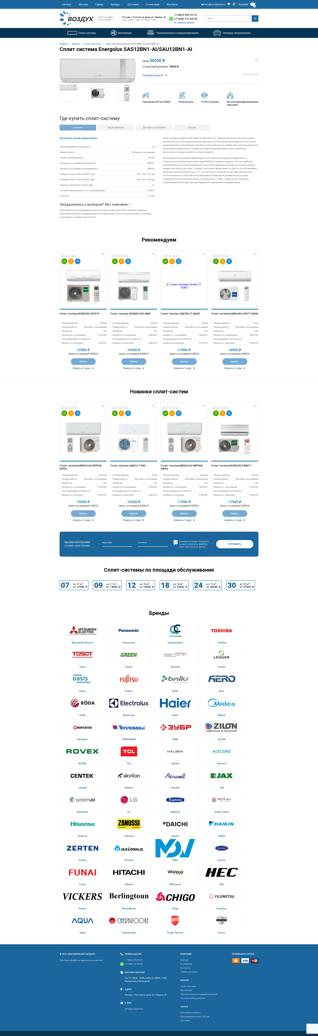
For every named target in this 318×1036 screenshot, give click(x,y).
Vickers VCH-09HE (140, 313)
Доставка (133, 4)
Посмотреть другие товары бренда (78, 138)
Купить (83, 361)
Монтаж (83, 4)
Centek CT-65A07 (190, 313)
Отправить (234, 544)
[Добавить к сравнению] (103, 254)
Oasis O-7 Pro (137, 465)
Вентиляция (186, 990)
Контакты (172, 4)
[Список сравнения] (234, 4)
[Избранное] (228, 4)
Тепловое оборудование (192, 998)
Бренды (115, 4)
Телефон (142, 543)
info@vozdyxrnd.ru (134, 1009)
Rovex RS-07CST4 (89, 313)
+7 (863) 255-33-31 (185, 14)
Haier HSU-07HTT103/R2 (244, 313)
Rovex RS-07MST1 (240, 465)
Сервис (99, 4)
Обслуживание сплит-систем (195, 1016)
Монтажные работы (190, 1012)
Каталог (66, 4)
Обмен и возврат (189, 972)
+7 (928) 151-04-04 (185, 18)
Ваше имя (107, 543)
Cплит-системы (92, 44)
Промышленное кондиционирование (199, 994)
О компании (152, 4)
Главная (64, 44)
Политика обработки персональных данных (81, 960)
